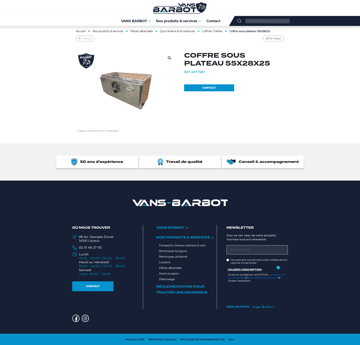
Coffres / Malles (212, 31)
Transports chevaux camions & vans (182, 245)
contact (209, 87)
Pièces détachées (141, 31)
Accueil (81, 31)
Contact (93, 286)
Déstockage (167, 279)
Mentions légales (162, 339)
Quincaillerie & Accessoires (177, 31)
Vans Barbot (170, 227)
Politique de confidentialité (202, 339)
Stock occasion (169, 273)
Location (164, 262)
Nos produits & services (108, 31)
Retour (87, 38)
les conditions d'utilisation (262, 277)
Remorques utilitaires (173, 256)
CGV (231, 339)
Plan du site (135, 339)
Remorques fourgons (173, 251)
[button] (169, 58)
